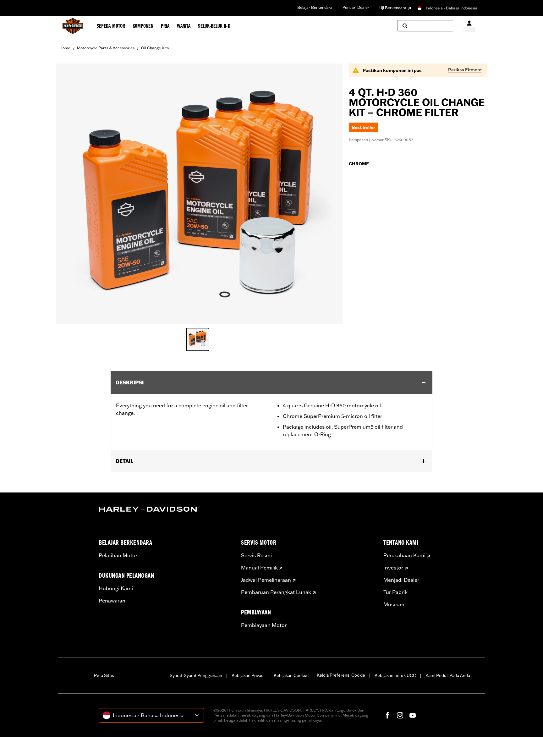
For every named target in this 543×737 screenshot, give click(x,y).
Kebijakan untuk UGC (395, 675)
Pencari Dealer (356, 7)
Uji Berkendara (392, 7)
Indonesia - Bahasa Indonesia (451, 8)
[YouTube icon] (412, 715)
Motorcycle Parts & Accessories (105, 48)
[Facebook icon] (387, 715)
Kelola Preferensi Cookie (341, 675)
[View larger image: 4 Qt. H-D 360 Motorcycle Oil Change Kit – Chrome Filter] (199, 192)
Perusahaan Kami (404, 555)
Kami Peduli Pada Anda (447, 675)
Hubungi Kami (116, 588)
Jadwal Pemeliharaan (266, 580)
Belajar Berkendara (314, 7)
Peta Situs (104, 675)
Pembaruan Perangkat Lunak (276, 592)
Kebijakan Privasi (248, 675)
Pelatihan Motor (118, 555)
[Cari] (425, 25)
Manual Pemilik (259, 567)
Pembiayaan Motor (264, 625)
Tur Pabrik (395, 592)
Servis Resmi (256, 555)
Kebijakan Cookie (290, 675)
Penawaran (112, 600)
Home (64, 48)
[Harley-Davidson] (165, 509)
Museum (393, 604)
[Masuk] (469, 26)
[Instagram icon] (400, 715)
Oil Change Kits (155, 48)
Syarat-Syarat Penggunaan (196, 675)
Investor (393, 567)
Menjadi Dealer (401, 580)
